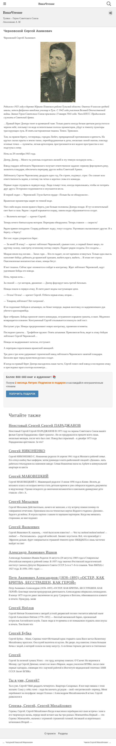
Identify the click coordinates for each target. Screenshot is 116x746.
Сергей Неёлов (21, 607)
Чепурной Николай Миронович (19, 742)
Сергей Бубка (20, 633)
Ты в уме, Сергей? (24, 680)
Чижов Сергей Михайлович (96, 742)
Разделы (63, 733)
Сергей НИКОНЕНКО (27, 450)
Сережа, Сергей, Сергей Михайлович (40, 705)
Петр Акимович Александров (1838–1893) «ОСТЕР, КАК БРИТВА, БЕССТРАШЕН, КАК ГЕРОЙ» (56, 580)
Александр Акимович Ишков (33, 552)
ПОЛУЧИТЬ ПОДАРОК (22, 394)
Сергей (15, 654)
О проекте (50, 733)
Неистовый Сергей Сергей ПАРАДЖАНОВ (45, 425)
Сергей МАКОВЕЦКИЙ (28, 476)
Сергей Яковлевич (24, 526)
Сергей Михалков (23, 501)
